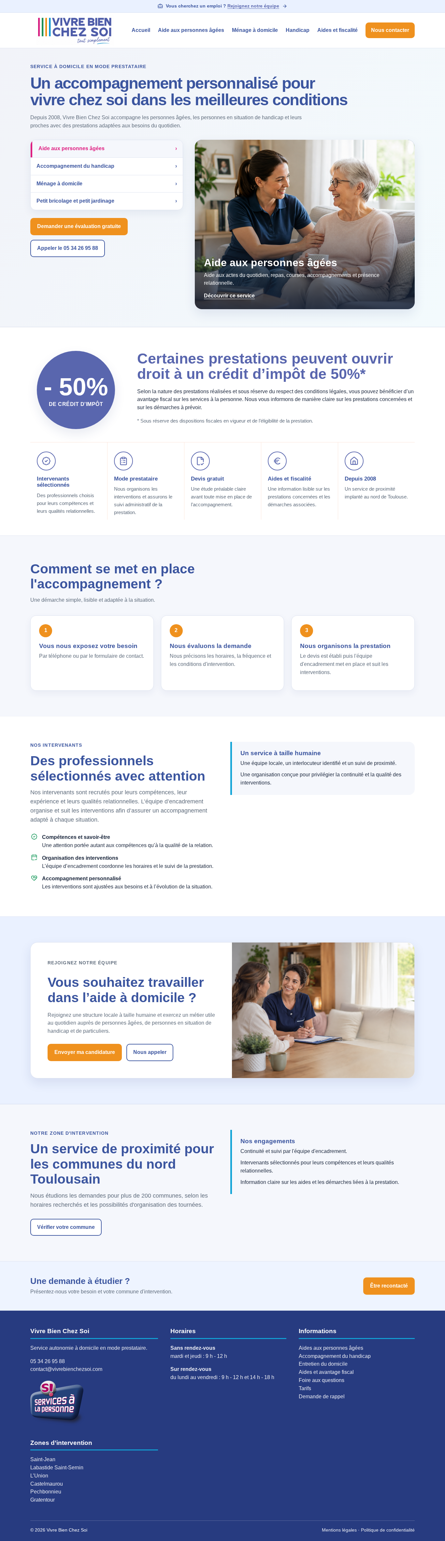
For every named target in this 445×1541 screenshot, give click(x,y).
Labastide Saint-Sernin (56, 1467)
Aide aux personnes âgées (191, 30)
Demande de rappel (322, 1396)
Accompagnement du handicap (335, 1356)
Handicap (297, 30)
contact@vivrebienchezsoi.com (66, 1369)
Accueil (141, 30)
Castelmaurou (46, 1484)
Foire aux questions (321, 1380)
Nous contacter (390, 30)
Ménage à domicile (255, 30)
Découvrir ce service (229, 295)
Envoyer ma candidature (84, 1052)
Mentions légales (339, 1530)
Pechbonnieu (45, 1491)
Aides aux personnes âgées (331, 1348)
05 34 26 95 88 (47, 1361)
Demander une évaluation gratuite (79, 226)
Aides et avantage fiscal (326, 1372)
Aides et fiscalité (337, 30)
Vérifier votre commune (66, 1227)
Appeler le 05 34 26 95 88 (67, 248)
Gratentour (42, 1500)
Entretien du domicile (323, 1364)
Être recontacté (389, 1286)
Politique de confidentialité (388, 1530)
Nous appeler (149, 1052)
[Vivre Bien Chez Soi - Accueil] (75, 30)
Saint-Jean (42, 1459)
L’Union (39, 1475)
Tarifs (305, 1388)
